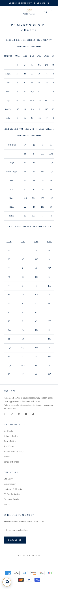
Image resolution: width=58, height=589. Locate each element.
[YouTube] (26, 414)
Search (7, 457)
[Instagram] (12, 414)
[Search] (46, 11)
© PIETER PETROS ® (29, 555)
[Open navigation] (4, 12)
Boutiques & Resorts (13, 489)
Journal (7, 504)
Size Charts (9, 446)
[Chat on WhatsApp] (6, 582)
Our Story (8, 479)
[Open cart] (51, 11)
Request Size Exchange (14, 451)
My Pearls (8, 431)
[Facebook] (5, 414)
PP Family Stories (11, 494)
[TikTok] (33, 414)
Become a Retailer (12, 499)
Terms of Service (11, 462)
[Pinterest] (19, 414)
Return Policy (10, 441)
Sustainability (10, 484)
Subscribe (15, 540)
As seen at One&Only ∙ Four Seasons (29, 3)
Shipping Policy (11, 436)
